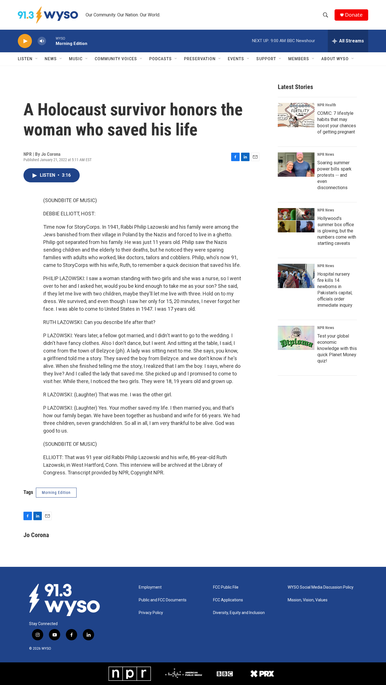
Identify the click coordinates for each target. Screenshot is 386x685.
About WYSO (335, 59)
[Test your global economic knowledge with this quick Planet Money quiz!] (296, 338)
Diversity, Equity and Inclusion (239, 613)
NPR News (325, 154)
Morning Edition (56, 492)
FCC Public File (225, 587)
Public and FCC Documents (163, 600)
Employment (150, 587)
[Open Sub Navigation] (36, 59)
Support (266, 59)
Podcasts (160, 59)
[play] (24, 41)
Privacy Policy (151, 613)
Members (298, 59)
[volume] (42, 41)
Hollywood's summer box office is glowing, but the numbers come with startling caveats (336, 231)
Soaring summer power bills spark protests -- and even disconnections (334, 175)
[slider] (51, 41)
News (51, 59)
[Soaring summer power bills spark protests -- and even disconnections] (296, 164)
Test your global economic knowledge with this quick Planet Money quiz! (337, 348)
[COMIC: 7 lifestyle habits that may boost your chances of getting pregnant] (296, 115)
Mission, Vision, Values (308, 600)
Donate (354, 15)
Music (76, 59)
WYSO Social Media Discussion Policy (321, 587)
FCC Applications (228, 600)
